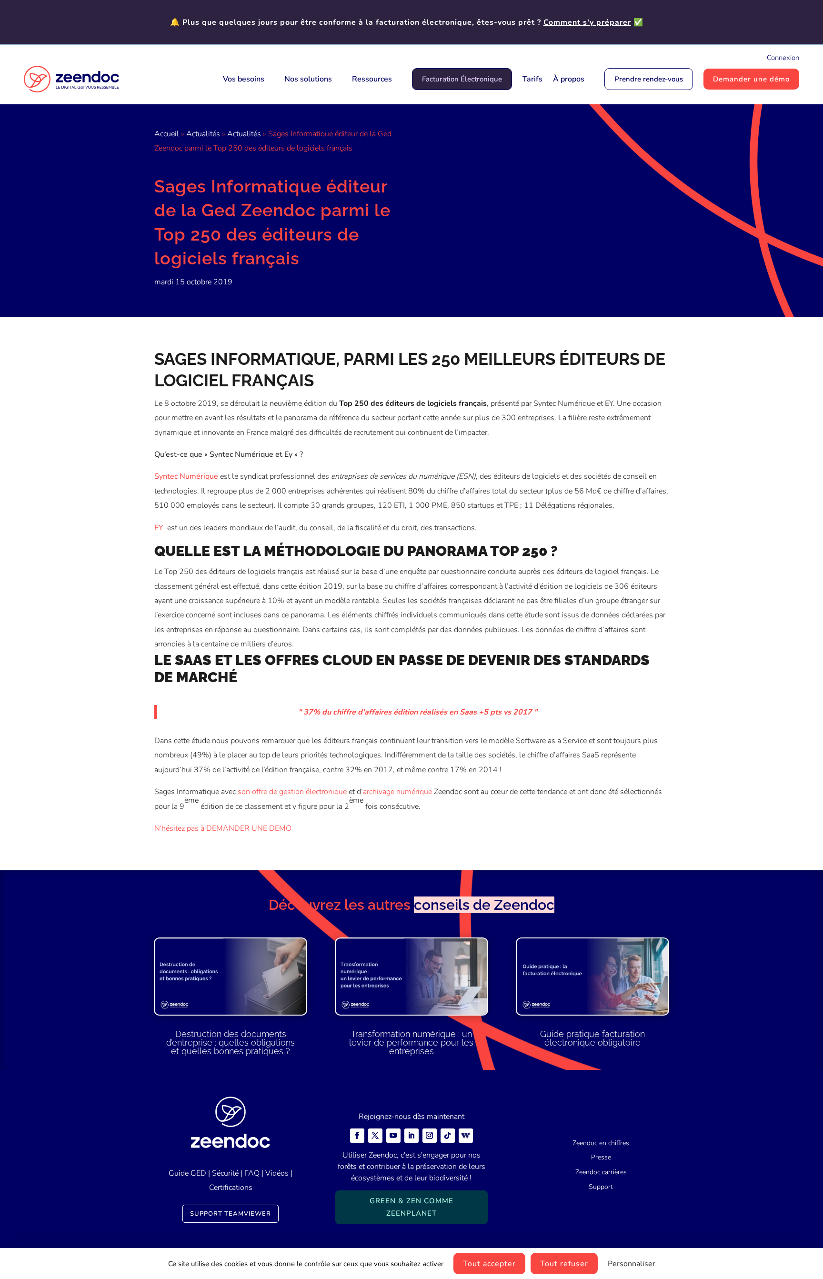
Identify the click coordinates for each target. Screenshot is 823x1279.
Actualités (203, 134)
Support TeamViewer (230, 1213)
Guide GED (187, 1173)
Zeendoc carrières (601, 1172)
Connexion (783, 57)
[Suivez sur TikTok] (448, 1135)
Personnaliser (631, 1264)
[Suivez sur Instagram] (429, 1135)
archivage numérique (397, 791)
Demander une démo (751, 79)
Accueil (166, 134)
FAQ (252, 1173)
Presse (601, 1157)
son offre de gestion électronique (292, 791)
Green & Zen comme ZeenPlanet (411, 1207)
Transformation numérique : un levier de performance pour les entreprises (411, 1042)
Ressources (372, 79)
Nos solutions (308, 79)
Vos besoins (243, 79)
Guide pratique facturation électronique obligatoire (592, 1038)
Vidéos (277, 1173)
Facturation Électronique (462, 79)
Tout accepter (489, 1264)
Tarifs (532, 79)
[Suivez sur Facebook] (357, 1135)
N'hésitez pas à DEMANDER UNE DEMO (222, 828)
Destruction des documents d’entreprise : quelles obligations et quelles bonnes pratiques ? (230, 1042)
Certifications (230, 1187)
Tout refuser (564, 1264)
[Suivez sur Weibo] (466, 1135)
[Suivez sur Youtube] (393, 1135)
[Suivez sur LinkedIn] (411, 1135)
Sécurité (225, 1173)
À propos (568, 79)
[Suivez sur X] (375, 1135)
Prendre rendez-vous (648, 79)
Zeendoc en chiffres (600, 1143)
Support (601, 1186)
